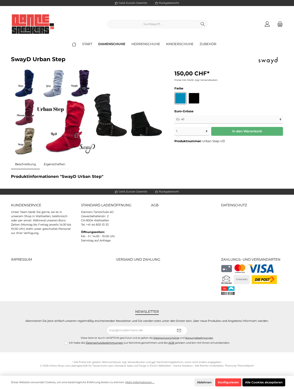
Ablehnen (204, 382)
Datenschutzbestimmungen (104, 342)
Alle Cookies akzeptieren (264, 382)
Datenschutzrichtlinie (166, 337)
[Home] (77, 44)
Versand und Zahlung (138, 259)
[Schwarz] (194, 98)
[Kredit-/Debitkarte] (226, 268)
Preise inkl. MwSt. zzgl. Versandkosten (196, 80)
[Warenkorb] (279, 24)
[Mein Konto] (267, 24)
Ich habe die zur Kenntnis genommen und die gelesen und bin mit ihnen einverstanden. (149, 342)
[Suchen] (202, 24)
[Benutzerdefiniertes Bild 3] (226, 279)
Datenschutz (234, 205)
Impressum (21, 259)
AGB (155, 205)
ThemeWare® (245, 365)
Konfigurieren (228, 382)
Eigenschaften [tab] (54, 164)
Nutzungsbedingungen (199, 337)
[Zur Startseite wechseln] (33, 24)
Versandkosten (136, 362)
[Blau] (180, 98)
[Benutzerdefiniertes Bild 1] (240, 268)
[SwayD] (268, 60)
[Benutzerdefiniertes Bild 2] (261, 268)
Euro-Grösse (183, 111)
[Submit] (179, 330)
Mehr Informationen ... (139, 382)
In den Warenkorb (247, 131)
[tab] (25, 164)
